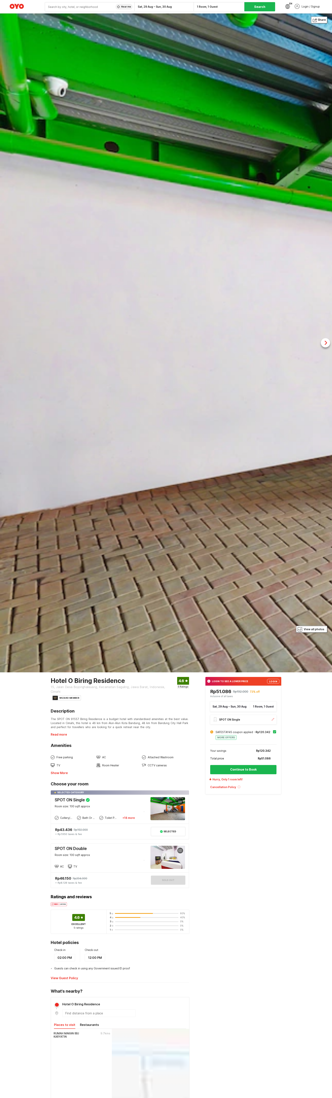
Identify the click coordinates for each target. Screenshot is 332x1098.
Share (322, 19)
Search (259, 7)
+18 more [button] (128, 817)
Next (325, 342)
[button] (243, 788)
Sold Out (168, 880)
